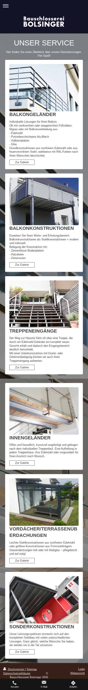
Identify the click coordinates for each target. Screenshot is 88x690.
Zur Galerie (22, 162)
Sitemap (31, 669)
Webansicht (77, 673)
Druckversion (16, 669)
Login (81, 669)
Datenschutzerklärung (16, 673)
